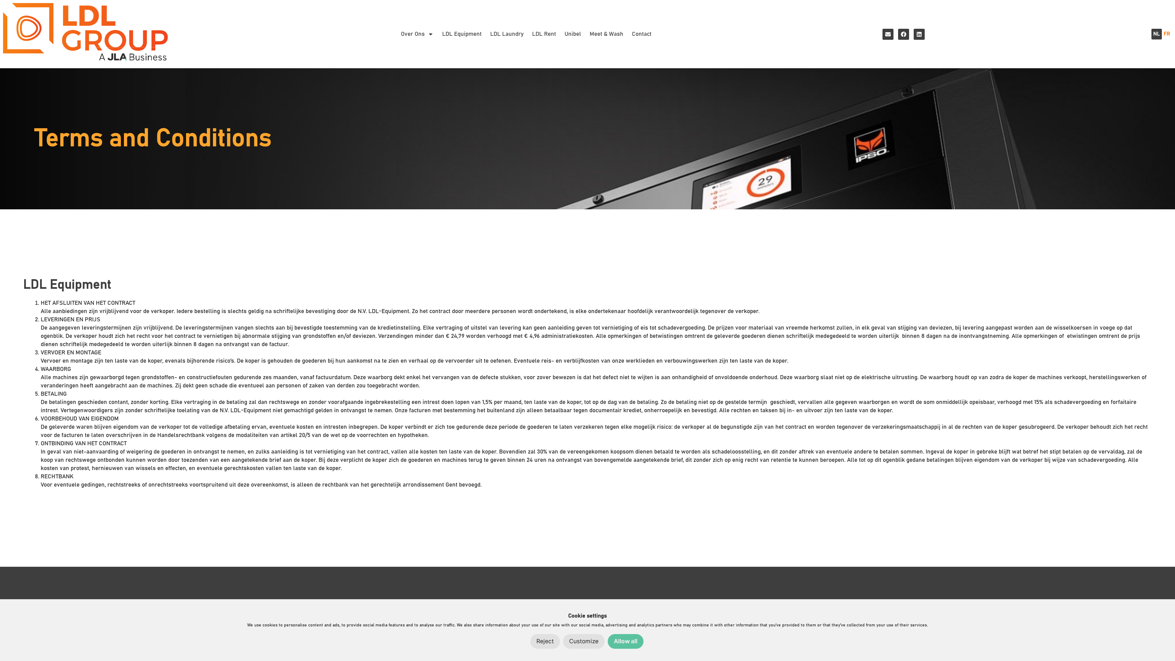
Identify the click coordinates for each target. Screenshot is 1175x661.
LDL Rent (544, 34)
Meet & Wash (606, 34)
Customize (584, 641)
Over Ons (413, 34)
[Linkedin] (919, 34)
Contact (641, 34)
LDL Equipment (462, 34)
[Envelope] (887, 34)
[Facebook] (903, 34)
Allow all (625, 641)
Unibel (573, 34)
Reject (545, 641)
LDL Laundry (507, 34)
